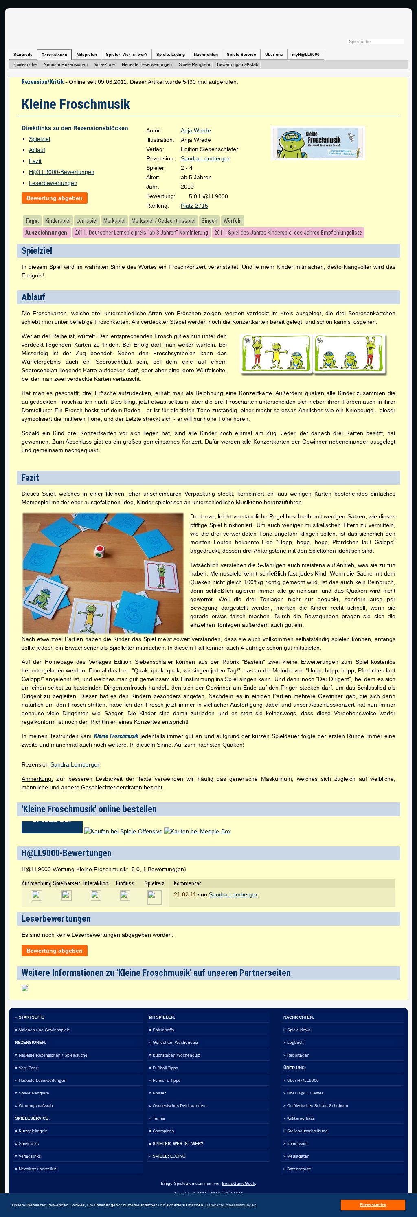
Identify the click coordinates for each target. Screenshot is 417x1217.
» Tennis (157, 1118)
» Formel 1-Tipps (164, 1080)
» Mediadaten (296, 1156)
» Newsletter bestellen (36, 1168)
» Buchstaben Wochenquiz (174, 1055)
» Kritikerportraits (299, 1118)
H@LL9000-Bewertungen (61, 172)
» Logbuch (293, 1042)
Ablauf (37, 150)
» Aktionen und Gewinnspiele (42, 1030)
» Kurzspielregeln (31, 1131)
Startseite (23, 54)
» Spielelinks (27, 1143)
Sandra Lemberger (205, 158)
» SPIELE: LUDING (167, 1156)
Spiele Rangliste (194, 64)
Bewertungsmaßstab (237, 64)
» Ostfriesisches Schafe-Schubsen (315, 1105)
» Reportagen (296, 1055)
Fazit (35, 161)
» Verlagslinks (28, 1156)
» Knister (157, 1093)
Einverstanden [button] (373, 1205)
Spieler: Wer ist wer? (126, 54)
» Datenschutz (297, 1168)
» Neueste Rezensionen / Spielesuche (51, 1055)
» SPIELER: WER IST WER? (176, 1143)
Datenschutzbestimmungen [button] (231, 1205)
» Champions (161, 1131)
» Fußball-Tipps (163, 1067)
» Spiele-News (296, 1030)
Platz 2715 (194, 205)
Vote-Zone (104, 64)
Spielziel (39, 139)
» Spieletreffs (161, 1030)
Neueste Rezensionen (66, 64)
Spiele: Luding (170, 54)
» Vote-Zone (26, 1067)
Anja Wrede (196, 130)
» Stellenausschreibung (305, 1131)
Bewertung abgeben (54, 198)
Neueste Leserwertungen (147, 64)
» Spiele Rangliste (32, 1093)
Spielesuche (25, 64)
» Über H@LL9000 (301, 1080)
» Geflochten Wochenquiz (173, 1042)
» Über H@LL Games (303, 1093)
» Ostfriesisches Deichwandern (178, 1105)
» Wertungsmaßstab (34, 1105)
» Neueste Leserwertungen (40, 1080)
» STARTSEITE (29, 1017)
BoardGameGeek (238, 1183)
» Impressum (295, 1143)
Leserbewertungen (53, 183)
